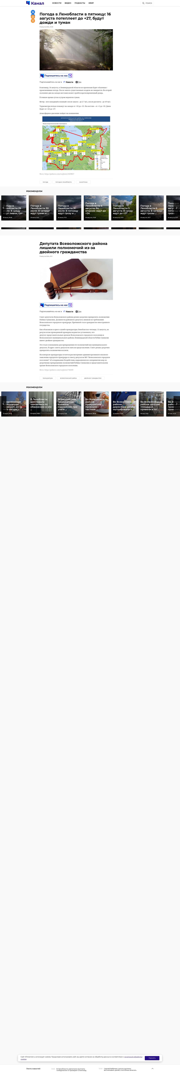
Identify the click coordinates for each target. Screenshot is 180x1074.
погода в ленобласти (64, 182)
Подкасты (80, 3)
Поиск (149, 3)
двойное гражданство (92, 378)
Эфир (91, 3)
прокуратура (48, 378)
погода (45, 182)
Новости (56, 3)
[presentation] (3, 208)
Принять (152, 1058)
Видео (68, 3)
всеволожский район (68, 378)
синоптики (83, 182)
